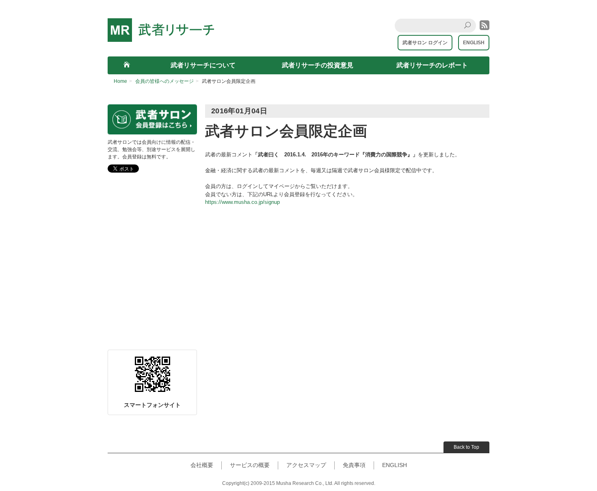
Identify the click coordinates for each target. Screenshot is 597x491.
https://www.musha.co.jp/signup (242, 202)
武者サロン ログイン (425, 42)
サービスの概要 (250, 465)
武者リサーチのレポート (432, 65)
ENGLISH (474, 42)
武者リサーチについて (203, 65)
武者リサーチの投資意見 (317, 65)
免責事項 (354, 465)
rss (484, 25)
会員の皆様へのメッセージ (164, 81)
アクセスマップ (306, 465)
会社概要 (201, 465)
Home (120, 81)
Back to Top (466, 447)
